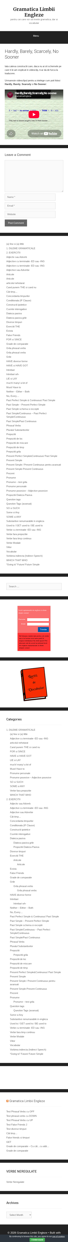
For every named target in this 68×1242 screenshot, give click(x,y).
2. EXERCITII (13, 252)
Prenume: (22, 619)
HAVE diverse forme (17, 361)
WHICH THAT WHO (17, 560)
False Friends (13, 335)
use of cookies (58, 1236)
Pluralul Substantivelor (17, 430)
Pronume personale (16, 486)
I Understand (37, 1240)
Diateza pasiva (14, 313)
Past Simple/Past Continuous (21, 421)
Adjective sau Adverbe (17, 270)
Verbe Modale (13, 542)
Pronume (11, 477)
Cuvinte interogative (16, 309)
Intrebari (10, 370)
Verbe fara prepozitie (17, 534)
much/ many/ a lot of (16, 383)
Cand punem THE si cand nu (21, 287)
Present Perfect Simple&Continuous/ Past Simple (31, 456)
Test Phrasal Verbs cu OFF (20, 1111)
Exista (9, 330)
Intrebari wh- (12, 374)
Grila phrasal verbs (16, 348)
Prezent (10, 473)
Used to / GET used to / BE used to (24, 525)
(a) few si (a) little (15, 244)
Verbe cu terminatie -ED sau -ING (23, 529)
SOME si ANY (13, 516)
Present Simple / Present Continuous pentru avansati (33, 464)
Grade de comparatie (17, 344)
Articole (10, 274)
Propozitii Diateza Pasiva (19, 495)
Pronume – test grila (16, 482)
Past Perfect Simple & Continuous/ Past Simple (30, 400)
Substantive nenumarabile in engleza (25, 521)
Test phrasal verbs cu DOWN (21, 1116)
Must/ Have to (13, 387)
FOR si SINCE (14, 339)
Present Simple (14, 460)
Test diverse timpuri (16, 1129)
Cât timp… (11, 291)
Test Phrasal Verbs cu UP (19, 1120)
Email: (23, 624)
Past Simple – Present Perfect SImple (25, 404)
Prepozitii (11, 434)
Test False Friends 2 (16, 1124)
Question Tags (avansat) (19, 503)
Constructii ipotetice (16, 304)
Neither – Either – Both (18, 391)
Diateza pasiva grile (16, 317)
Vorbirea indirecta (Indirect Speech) (24, 555)
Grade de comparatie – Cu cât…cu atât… (27, 1146)
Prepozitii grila (13, 451)
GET (8, 1142)
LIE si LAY (11, 378)
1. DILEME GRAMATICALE (20, 248)
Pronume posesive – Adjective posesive (27, 490)
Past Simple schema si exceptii (22, 409)
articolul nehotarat (15, 283)
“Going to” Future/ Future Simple (23, 564)
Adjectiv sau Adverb (16, 257)
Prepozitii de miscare (17, 443)
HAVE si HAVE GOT (17, 365)
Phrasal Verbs (13, 425)
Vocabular (11, 551)
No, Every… (12, 396)
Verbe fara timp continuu (18, 538)
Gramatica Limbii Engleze (34, 12)
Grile (8, 356)
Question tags (13, 499)
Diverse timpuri (14, 322)
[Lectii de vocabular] (34, 684)
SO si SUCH (13, 508)
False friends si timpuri (18, 1137)
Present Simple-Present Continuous (24, 469)
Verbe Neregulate (15, 1182)
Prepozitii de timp (15, 447)
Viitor (9, 547)
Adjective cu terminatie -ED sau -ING (25, 261)
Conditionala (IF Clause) (18, 300)
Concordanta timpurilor (18, 296)
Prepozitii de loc (14, 438)
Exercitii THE (13, 326)
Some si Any (12, 512)
